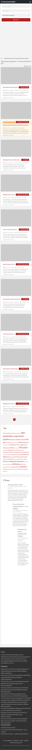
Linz (11, 448)
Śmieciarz (5, 471)
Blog (21, 740)
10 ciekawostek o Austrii (15, 485)
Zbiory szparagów (15, 469)
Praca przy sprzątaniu (9, 90)
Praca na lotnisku (14, 452)
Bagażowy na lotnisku (16, 433)
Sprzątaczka (14, 467)
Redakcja (12, 486)
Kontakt (26, 740)
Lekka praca (6, 448)
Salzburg (15, 464)
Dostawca (8, 442)
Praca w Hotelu (13, 457)
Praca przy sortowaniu (17, 454)
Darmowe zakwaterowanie (17, 439)
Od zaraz (23, 447)
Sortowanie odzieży (7, 467)
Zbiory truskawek (23, 469)
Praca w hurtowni (22, 457)
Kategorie (16, 740)
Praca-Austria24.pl (9, 2)
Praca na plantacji (24, 452)
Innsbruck (26, 442)
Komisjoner (12, 445)
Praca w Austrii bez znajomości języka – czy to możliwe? (20, 506)
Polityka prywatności (16, 742)
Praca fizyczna (8, 128)
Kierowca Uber (6, 444)
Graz (20, 442)
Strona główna (7, 740)
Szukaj (16, 19)
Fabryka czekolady (14, 442)
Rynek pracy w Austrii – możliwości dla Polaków (14, 734)
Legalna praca (23, 444)
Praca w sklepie (16, 459)
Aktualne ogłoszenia (7, 433)
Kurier (18, 444)
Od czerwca (16, 448)
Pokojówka (10, 450)
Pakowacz (5, 450)
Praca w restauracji (8, 459)
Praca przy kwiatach (7, 454)
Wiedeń (23, 467)
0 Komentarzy (19, 511)
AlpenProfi (17, 90)
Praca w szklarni (23, 459)
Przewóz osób (9, 464)
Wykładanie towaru (7, 469)
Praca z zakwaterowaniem (13, 461)
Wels (19, 467)
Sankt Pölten (23, 464)
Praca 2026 (16, 450)
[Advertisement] (16, 41)
